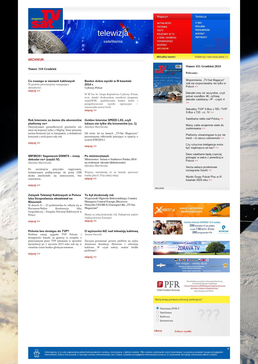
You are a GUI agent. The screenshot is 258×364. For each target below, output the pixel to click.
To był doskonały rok (99, 195)
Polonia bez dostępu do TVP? (48, 231)
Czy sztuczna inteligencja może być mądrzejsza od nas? (204, 146)
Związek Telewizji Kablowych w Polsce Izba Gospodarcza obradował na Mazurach (54, 198)
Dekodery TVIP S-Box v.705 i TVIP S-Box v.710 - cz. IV (206, 111)
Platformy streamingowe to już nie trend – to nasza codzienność (206, 136)
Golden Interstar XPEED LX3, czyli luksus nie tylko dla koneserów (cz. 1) (111, 121)
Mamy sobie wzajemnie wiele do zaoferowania (205, 127)
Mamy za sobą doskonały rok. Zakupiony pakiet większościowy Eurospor (111, 216)
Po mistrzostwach (97, 156)
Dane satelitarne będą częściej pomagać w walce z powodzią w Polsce (204, 157)
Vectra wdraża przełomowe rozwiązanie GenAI (201, 169)
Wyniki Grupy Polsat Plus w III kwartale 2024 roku (204, 178)
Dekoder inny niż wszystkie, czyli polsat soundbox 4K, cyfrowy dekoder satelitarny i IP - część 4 (205, 97)
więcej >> (34, 90)
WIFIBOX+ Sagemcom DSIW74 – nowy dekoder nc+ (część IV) (54, 157)
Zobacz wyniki (183, 331)
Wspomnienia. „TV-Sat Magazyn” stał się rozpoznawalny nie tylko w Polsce (206, 83)
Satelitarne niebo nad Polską (204, 118)
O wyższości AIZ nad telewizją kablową (111, 231)
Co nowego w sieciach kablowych (51, 81)
